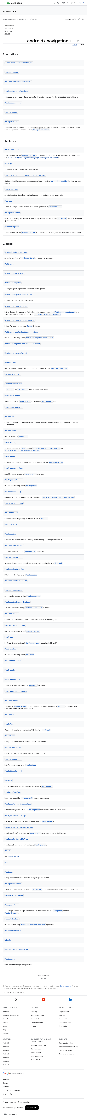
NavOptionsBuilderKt (14, 771)
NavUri (8, 851)
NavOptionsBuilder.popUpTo (33, 925)
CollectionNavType (13, 384)
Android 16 (7, 1047)
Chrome (5, 1083)
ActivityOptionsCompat (65, 312)
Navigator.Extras (12, 213)
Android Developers (9, 19)
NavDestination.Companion (16, 949)
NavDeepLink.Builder (14, 546)
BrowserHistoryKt (12, 374)
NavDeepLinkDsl (12, 72)
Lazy (23, 448)
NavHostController (13, 701)
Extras (29, 326)
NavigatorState (11, 905)
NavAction (9, 417)
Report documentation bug (68, 1047)
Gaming (34, 1012)
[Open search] (53, 2)
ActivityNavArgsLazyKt (14, 273)
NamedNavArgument (13, 395)
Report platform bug (66, 1043)
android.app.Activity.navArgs (46, 448)
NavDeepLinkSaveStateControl (18, 82)
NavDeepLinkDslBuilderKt (16, 581)
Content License (65, 986)
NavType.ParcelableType (15, 816)
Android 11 (6, 1065)
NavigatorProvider (41, 130)
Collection (23, 389)
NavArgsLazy (10, 442)
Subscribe (31, 1107)
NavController (55, 207)
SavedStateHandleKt (13, 930)
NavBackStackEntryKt (14, 503)
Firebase (6, 1087)
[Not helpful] (82, 19)
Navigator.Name (11, 122)
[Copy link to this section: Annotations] (21, 54)
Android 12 (7, 1061)
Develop (21, 19)
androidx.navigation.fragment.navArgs (22, 450)
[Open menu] (3, 2)
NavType (10, 389)
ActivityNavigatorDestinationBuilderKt (22, 344)
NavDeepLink (10, 534)
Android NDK (35, 1060)
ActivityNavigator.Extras (16, 306)
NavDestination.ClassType (16, 91)
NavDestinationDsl (13, 103)
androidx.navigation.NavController (58, 497)
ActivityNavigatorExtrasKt (16, 353)
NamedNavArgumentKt (13, 407)
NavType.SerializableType (16, 839)
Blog (4, 1030)
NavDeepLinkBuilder (13, 557)
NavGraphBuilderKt (13, 660)
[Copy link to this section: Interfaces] (18, 141)
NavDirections (11, 189)
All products (7, 1094)
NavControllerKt (12, 524)
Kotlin (74, 45)
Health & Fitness (36, 1019)
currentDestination (59, 181)
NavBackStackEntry (13, 491)
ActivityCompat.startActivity (48, 314)
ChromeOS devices (66, 1019)
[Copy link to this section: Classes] (15, 244)
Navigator (62, 218)
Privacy (33, 1026)
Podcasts (6, 1033)
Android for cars (65, 1022)
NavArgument (25, 401)
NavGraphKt (10, 670)
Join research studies (66, 1054)
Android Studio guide (38, 1045)
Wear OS (62, 1015)
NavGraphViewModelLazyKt (16, 691)
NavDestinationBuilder (15, 625)
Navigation (10, 959)
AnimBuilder (10, 363)
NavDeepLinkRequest (13, 590)
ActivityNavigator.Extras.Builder (20, 320)
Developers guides (37, 1049)
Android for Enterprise (11, 1015)
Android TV (63, 1026)
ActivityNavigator (13, 283)
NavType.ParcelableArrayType (18, 804)
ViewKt (8, 940)
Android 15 (7, 1050)
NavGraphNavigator (13, 679)
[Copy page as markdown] (78, 41)
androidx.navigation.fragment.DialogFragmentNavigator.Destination (33, 158)
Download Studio (37, 1056)
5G (32, 1030)
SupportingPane (12, 227)
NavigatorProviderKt (14, 895)
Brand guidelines (24, 1102)
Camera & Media (37, 1022)
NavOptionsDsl (11, 112)
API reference (9, 11)
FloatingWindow (11, 149)
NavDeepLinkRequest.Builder (17, 602)
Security (6, 1019)
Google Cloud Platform (11, 1090)
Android (6, 1012)
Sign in (81, 3)
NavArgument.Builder (14, 468)
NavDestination (28, 155)
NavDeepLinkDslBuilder (15, 569)
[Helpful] (79, 19)
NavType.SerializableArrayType (19, 827)
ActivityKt (9, 264)
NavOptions (10, 736)
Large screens (64, 1012)
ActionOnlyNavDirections (16, 252)
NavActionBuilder (12, 431)
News (5, 1026)
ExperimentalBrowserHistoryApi (19, 63)
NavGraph (58, 563)
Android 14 (7, 1054)
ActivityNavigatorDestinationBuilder (21, 332)
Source (5, 1022)
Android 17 (7, 1043)
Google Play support (66, 1050)
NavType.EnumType (13, 792)
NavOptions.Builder (13, 747)
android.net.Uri (13, 857)
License (13, 1102)
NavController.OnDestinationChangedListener (25, 175)
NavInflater (10, 724)
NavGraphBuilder (12, 649)
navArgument (47, 401)
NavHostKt (9, 715)
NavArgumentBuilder (13, 480)
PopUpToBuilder (12, 919)
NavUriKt (9, 862)
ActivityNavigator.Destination (18, 294)
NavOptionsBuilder (59, 368)
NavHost (8, 201)
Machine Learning (37, 1015)
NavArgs (8, 163)
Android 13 (6, 1058)
